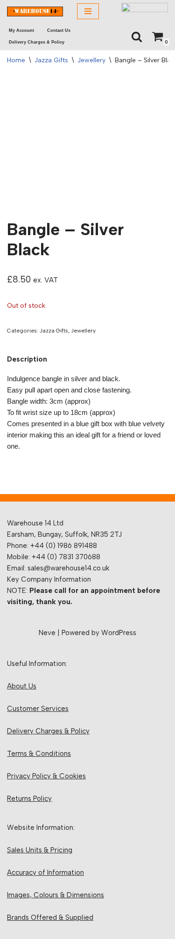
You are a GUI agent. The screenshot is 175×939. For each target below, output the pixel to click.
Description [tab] (27, 359)
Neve (47, 632)
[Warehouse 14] (35, 11)
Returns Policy (29, 798)
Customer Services (38, 708)
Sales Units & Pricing (39, 850)
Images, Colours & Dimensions (55, 895)
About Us (21, 686)
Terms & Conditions (39, 753)
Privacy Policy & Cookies (46, 776)
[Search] (136, 36)
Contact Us (58, 30)
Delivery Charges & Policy (36, 42)
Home (16, 60)
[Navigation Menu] (88, 11)
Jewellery (91, 60)
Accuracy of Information (45, 872)
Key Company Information (49, 579)
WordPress (118, 632)
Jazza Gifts (51, 60)
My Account (21, 30)
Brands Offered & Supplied (50, 917)
